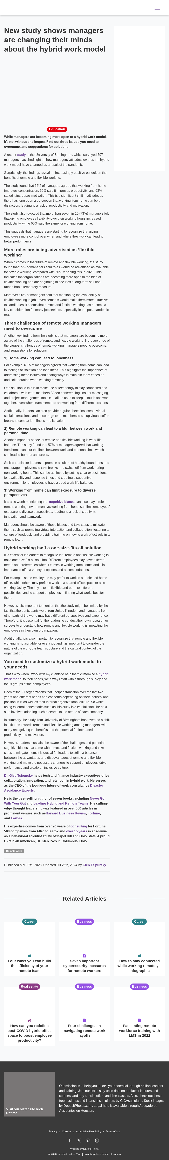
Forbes (16, 818)
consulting (78, 826)
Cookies (66, 1131)
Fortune (93, 813)
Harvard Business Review (66, 813)
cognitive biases (62, 502)
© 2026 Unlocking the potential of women (84, 1154)
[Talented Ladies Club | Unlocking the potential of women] (47, 8)
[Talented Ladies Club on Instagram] (97, 1140)
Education (57, 129)
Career (29, 921)
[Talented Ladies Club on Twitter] (78, 1140)
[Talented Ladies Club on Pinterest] (88, 1140)
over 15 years (76, 831)
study (21, 154)
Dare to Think (90, 1148)
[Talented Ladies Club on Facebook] (69, 1140)
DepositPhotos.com (77, 1105)
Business (84, 921)
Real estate (29, 986)
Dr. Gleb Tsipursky (18, 775)
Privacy (53, 1131)
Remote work (14, 851)
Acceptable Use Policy (88, 1131)
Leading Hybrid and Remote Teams (60, 803)
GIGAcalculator (131, 1100)
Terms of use (113, 1131)
